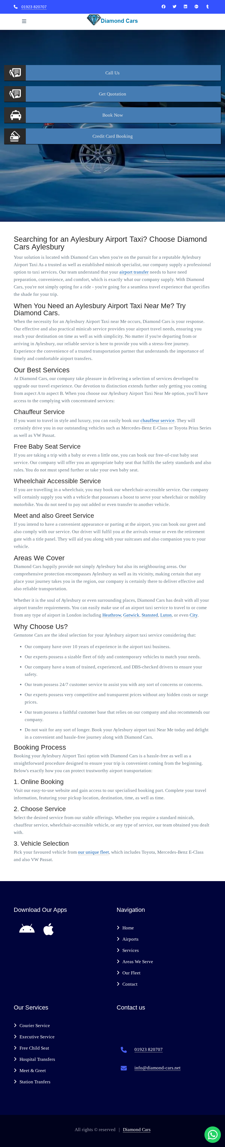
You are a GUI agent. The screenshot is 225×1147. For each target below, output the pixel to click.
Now (112, 115)
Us (112, 72)
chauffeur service (157, 420)
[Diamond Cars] (163, 6)
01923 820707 (34, 7)
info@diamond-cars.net (157, 1067)
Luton (166, 615)
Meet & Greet (32, 1070)
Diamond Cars (137, 1129)
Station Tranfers (34, 1081)
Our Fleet (131, 972)
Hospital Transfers (37, 1059)
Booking (112, 136)
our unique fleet (93, 852)
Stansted (150, 615)
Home (128, 927)
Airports (130, 939)
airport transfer (134, 272)
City (194, 615)
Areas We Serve (137, 961)
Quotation (112, 94)
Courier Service (34, 1025)
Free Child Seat (34, 1048)
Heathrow (111, 615)
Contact (129, 984)
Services (130, 950)
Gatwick (131, 615)
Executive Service (37, 1036)
